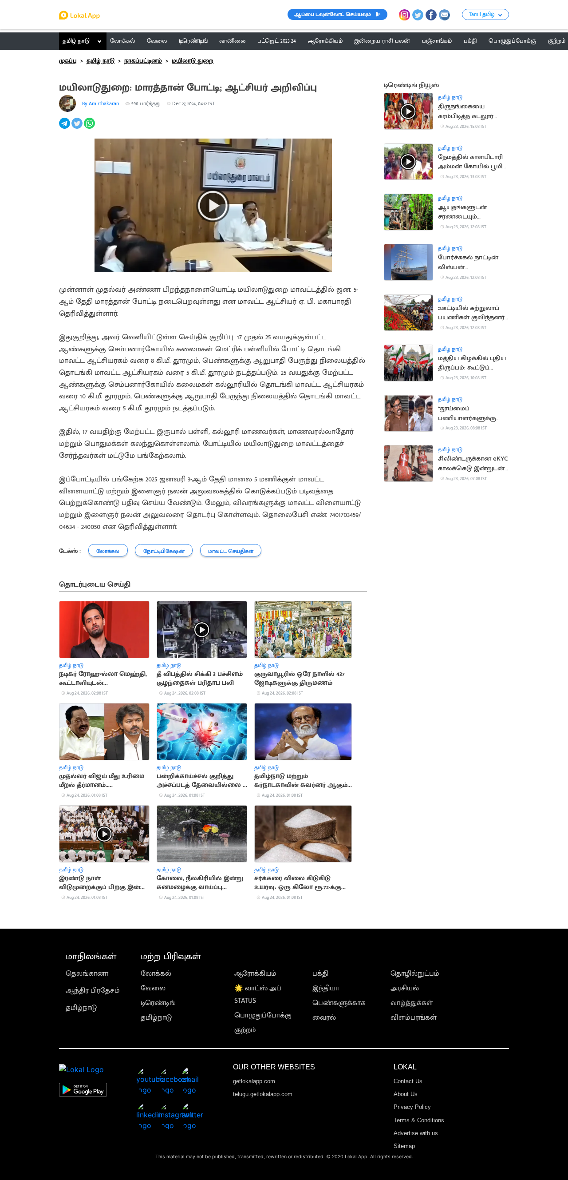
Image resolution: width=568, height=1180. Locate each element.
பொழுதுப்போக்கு (263, 1015)
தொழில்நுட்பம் (414, 974)
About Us (406, 1094)
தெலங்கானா (87, 974)
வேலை (153, 988)
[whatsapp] (90, 128)
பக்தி (320, 974)
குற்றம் (245, 1030)
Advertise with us (416, 1133)
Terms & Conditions (419, 1120)
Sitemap (404, 1146)
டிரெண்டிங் (158, 1003)
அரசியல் (404, 988)
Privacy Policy (412, 1107)
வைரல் (324, 1018)
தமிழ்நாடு (81, 1008)
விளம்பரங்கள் (413, 1018)
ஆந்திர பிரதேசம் (93, 991)
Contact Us (408, 1081)
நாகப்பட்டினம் (143, 61)
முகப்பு (68, 61)
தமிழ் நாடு (76, 41)
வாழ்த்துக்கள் (411, 1003)
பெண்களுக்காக (339, 1003)
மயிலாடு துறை (192, 61)
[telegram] (65, 128)
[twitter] (77, 128)
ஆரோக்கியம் (255, 974)
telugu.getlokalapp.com (262, 1094)
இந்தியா (325, 988)
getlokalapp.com (254, 1081)
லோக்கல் (156, 974)
